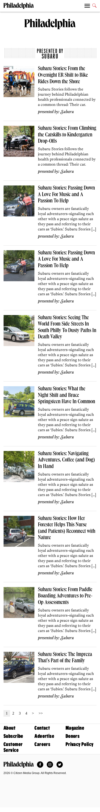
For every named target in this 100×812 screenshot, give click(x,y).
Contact (42, 728)
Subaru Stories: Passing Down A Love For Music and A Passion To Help (66, 195)
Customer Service (13, 747)
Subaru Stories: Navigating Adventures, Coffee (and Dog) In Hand (66, 460)
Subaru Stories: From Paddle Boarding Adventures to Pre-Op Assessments (65, 596)
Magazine (75, 728)
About (9, 728)
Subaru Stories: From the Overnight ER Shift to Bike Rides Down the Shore (63, 75)
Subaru (67, 112)
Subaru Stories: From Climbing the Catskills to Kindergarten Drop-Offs (67, 135)
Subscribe (13, 736)
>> (41, 713)
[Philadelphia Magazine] (18, 765)
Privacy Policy (80, 744)
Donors (73, 736)
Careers (42, 744)
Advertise (44, 736)
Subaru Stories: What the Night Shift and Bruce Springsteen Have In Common (66, 395)
